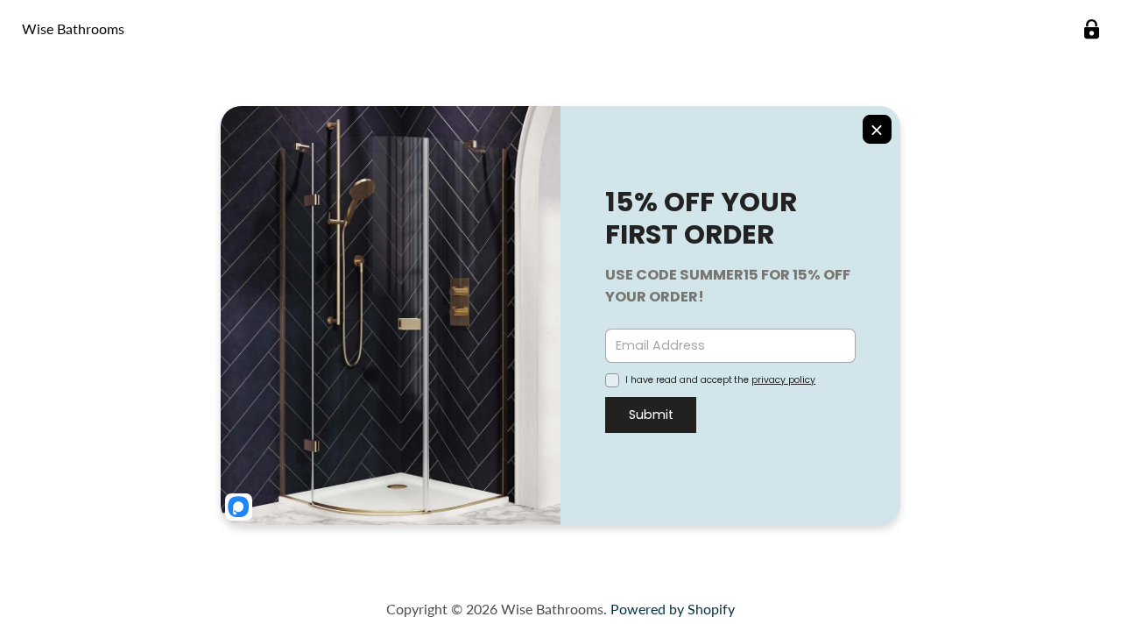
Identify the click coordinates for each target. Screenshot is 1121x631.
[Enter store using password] (1091, 29)
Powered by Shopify (672, 608)
